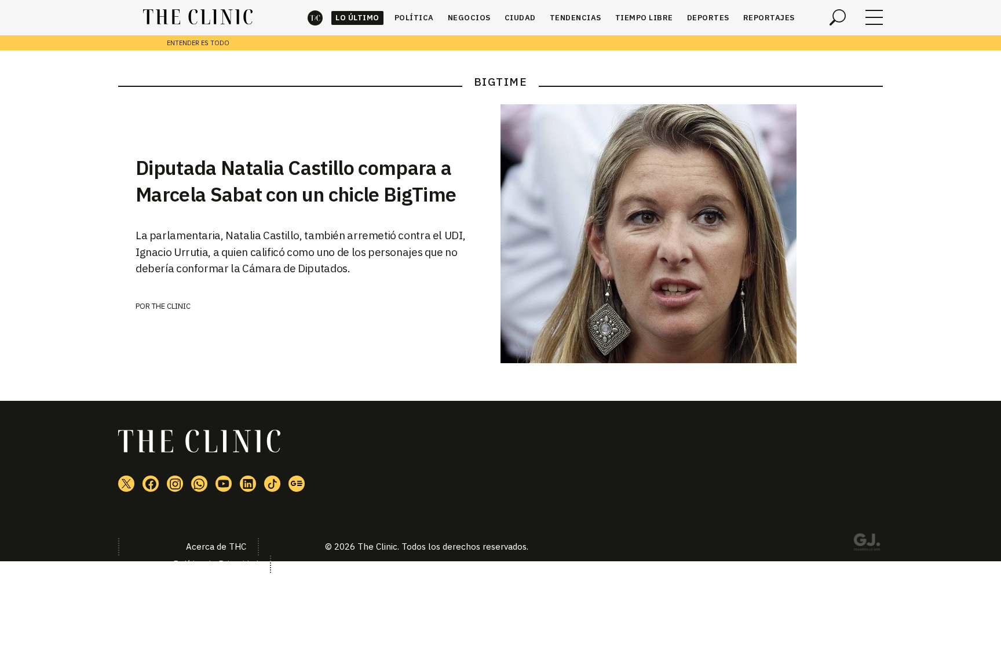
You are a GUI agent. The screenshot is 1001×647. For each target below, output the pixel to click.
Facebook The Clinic (151, 484)
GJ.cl (866, 543)
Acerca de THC (216, 546)
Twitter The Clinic (126, 484)
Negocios (469, 18)
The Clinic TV (223, 484)
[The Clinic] (198, 17)
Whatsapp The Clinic (199, 484)
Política (414, 18)
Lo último (357, 18)
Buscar (838, 17)
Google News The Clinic (296, 484)
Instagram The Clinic (175, 484)
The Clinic (315, 17)
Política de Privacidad (215, 563)
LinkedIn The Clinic (248, 484)
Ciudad (520, 18)
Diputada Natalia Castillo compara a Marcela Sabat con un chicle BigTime (296, 181)
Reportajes (769, 18)
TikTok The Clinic (272, 484)
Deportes (708, 18)
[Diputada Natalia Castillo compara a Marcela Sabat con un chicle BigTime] (691, 233)
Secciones (874, 17)
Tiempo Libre (644, 18)
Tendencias (575, 18)
